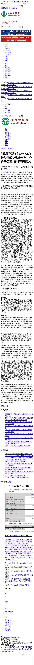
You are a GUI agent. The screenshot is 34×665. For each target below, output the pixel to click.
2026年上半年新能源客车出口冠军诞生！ (18, 579)
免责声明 (8, 628)
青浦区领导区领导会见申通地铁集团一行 (18, 442)
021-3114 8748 (12, 639)
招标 (6, 56)
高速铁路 (8, 112)
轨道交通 (8, 50)
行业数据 (8, 54)
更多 (10, 482)
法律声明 (8, 626)
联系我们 (8, 622)
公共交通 (8, 48)
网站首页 (17, 1)
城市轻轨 (8, 110)
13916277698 (16, 641)
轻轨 (6, 108)
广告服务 (8, 624)
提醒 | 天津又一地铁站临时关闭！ (16, 462)
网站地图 (8, 630)
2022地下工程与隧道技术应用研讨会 (17, 477)
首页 (6, 44)
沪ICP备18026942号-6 (17, 649)
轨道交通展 (4, 172)
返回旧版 (25, 1)
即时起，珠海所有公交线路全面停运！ (17, 446)
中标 (6, 58)
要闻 (3, 148)
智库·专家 (8, 52)
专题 (6, 60)
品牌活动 (8, 75)
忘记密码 (14, 8)
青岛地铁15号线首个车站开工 (14, 444)
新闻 (6, 46)
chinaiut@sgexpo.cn (14, 637)
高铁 (6, 106)
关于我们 (8, 620)
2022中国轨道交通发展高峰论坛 (15, 476)
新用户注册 (4, 8)
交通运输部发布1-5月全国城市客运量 (17, 585)
